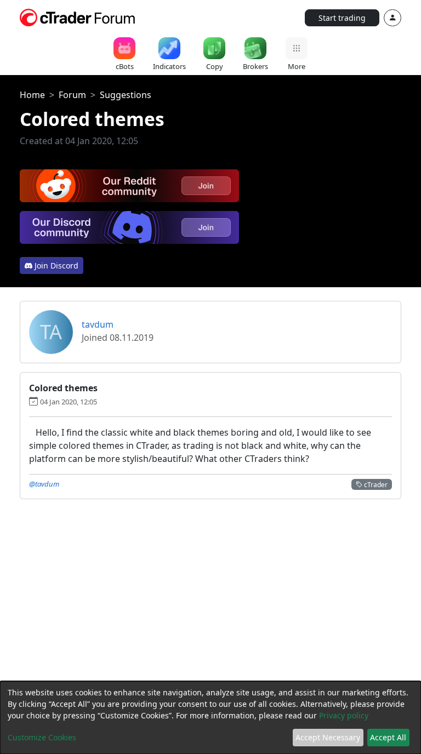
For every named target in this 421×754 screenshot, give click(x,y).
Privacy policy (343, 715)
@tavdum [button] (44, 484)
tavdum (97, 324)
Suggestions (125, 95)
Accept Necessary (327, 737)
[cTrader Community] (78, 16)
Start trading (342, 18)
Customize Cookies (42, 737)
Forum (72, 95)
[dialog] (210, 717)
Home (32, 95)
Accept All (388, 737)
